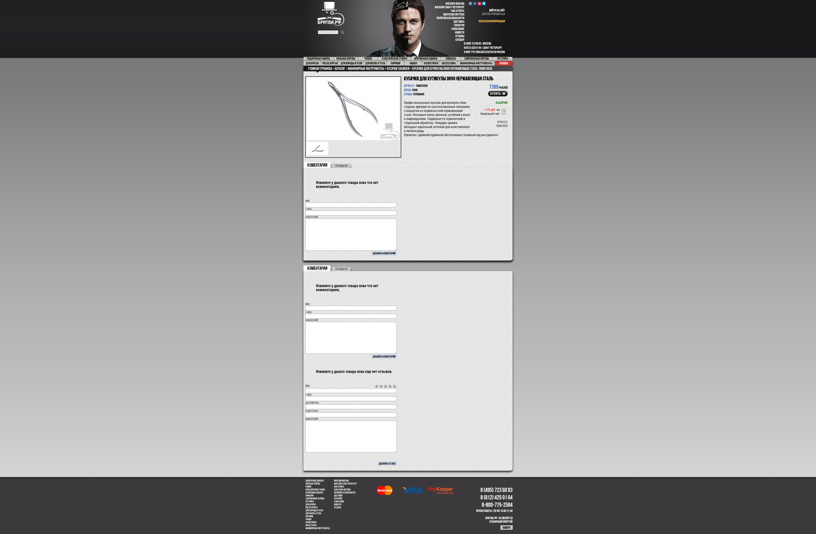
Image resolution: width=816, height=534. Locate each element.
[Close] (467, 193)
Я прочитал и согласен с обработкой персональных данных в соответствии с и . (409, 313)
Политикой (414, 313)
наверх (507, 527)
